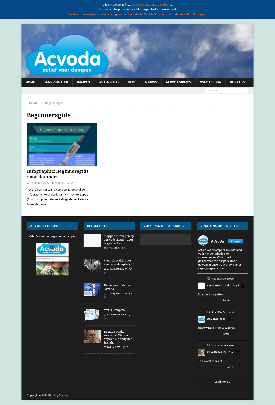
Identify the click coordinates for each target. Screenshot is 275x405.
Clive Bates (214, 352)
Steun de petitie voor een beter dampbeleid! (119, 262)
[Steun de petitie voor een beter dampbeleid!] (92, 265)
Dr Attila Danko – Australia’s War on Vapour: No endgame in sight (118, 337)
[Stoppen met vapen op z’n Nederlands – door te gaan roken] (92, 240)
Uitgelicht (97, 226)
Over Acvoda (210, 82)
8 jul (222, 319)
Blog (132, 82)
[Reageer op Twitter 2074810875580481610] (200, 334)
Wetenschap (109, 82)
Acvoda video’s (178, 82)
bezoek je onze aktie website (151, 4)
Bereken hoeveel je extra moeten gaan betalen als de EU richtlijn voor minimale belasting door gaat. (137, 14)
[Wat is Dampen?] (92, 314)
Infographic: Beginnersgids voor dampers (58, 174)
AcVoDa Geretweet (223, 279)
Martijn (59, 182)
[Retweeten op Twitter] (208, 278)
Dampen (83, 82)
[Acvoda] (137, 75)
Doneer (104, 9)
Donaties (237, 82)
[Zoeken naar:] (226, 90)
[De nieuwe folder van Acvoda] (92, 289)
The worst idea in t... (211, 361)
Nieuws (151, 82)
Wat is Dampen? (114, 310)
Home (30, 82)
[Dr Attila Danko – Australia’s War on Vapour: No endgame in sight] (92, 336)
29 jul (235, 285)
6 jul (231, 352)
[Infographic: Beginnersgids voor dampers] (62, 144)
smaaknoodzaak (218, 285)
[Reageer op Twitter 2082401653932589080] (200, 301)
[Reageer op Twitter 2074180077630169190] (200, 367)
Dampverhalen (56, 82)
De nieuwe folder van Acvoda (118, 287)
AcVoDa (212, 319)
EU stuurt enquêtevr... (212, 294)
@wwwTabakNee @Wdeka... (217, 328)
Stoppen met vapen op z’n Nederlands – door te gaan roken (119, 239)
